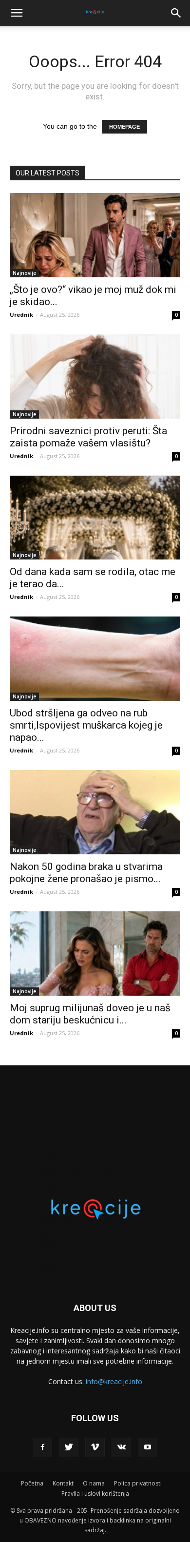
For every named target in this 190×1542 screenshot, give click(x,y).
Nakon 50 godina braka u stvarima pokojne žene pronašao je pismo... (86, 873)
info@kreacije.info (114, 1381)
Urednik (21, 314)
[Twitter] (68, 1447)
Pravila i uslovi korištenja (95, 1493)
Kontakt (63, 1483)
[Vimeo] (95, 1447)
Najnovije (24, 273)
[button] (176, 13)
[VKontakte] (121, 1447)
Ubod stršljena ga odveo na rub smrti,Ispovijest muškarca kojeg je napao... (86, 725)
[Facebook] (42, 1447)
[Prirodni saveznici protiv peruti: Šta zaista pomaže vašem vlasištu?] (95, 376)
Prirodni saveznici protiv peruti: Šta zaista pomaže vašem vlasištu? (88, 437)
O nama (94, 1483)
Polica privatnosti (138, 1483)
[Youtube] (147, 1447)
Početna (32, 1483)
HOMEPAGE (124, 127)
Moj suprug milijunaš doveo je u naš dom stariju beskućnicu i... (90, 1014)
